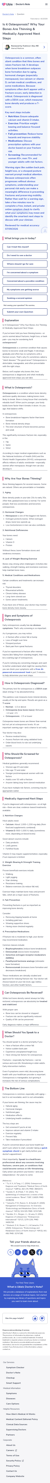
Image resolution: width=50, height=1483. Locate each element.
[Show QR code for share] (18, 1252)
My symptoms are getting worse (23, 289)
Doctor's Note (8, 14)
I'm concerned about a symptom (22, 272)
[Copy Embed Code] (25, 1252)
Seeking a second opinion (19, 298)
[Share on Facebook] (39, 1252)
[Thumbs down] (42, 1318)
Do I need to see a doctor (19, 255)
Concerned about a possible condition (25, 281)
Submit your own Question (20, 311)
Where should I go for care (20, 264)
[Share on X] (32, 1252)
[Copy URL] (11, 1252)
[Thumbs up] (35, 1318)
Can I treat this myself (18, 246)
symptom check (20, 209)
